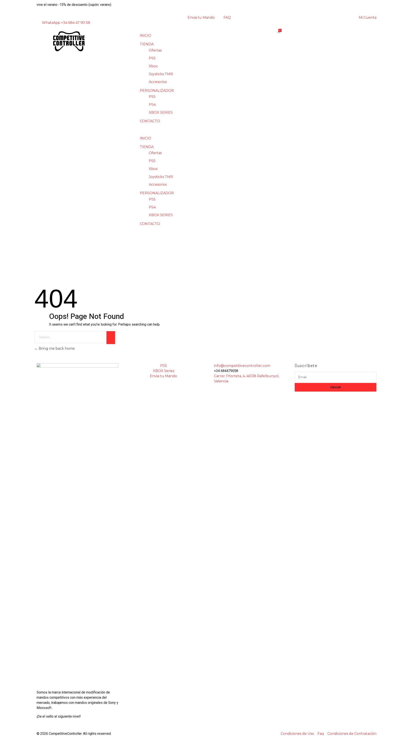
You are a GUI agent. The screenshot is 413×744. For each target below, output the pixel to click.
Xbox (153, 66)
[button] (206, 129)
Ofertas (155, 50)
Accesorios (158, 82)
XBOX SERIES (161, 112)
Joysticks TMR (161, 74)
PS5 (152, 58)
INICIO (145, 36)
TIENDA (147, 44)
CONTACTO (150, 121)
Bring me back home (56, 348)
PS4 (152, 105)
